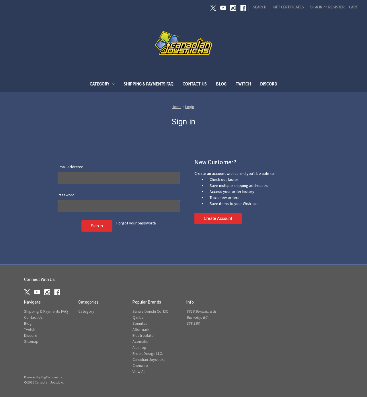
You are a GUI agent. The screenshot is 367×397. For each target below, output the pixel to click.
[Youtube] (223, 8)
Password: (66, 194)
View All (138, 371)
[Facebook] (243, 8)
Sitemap (31, 341)
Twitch (243, 84)
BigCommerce (51, 377)
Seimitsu (139, 323)
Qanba (138, 317)
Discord (268, 84)
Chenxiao (140, 365)
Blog (221, 84)
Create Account (218, 218)
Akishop (139, 347)
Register (336, 6)
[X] (213, 8)
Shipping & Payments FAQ (148, 84)
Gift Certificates (288, 6)
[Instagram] (233, 8)
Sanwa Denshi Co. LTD (150, 311)
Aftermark (140, 329)
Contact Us (195, 84)
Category (99, 84)
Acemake (140, 341)
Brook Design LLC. (147, 353)
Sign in (316, 6)
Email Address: (70, 166)
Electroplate (143, 335)
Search (259, 6)
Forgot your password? (136, 223)
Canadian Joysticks (148, 359)
